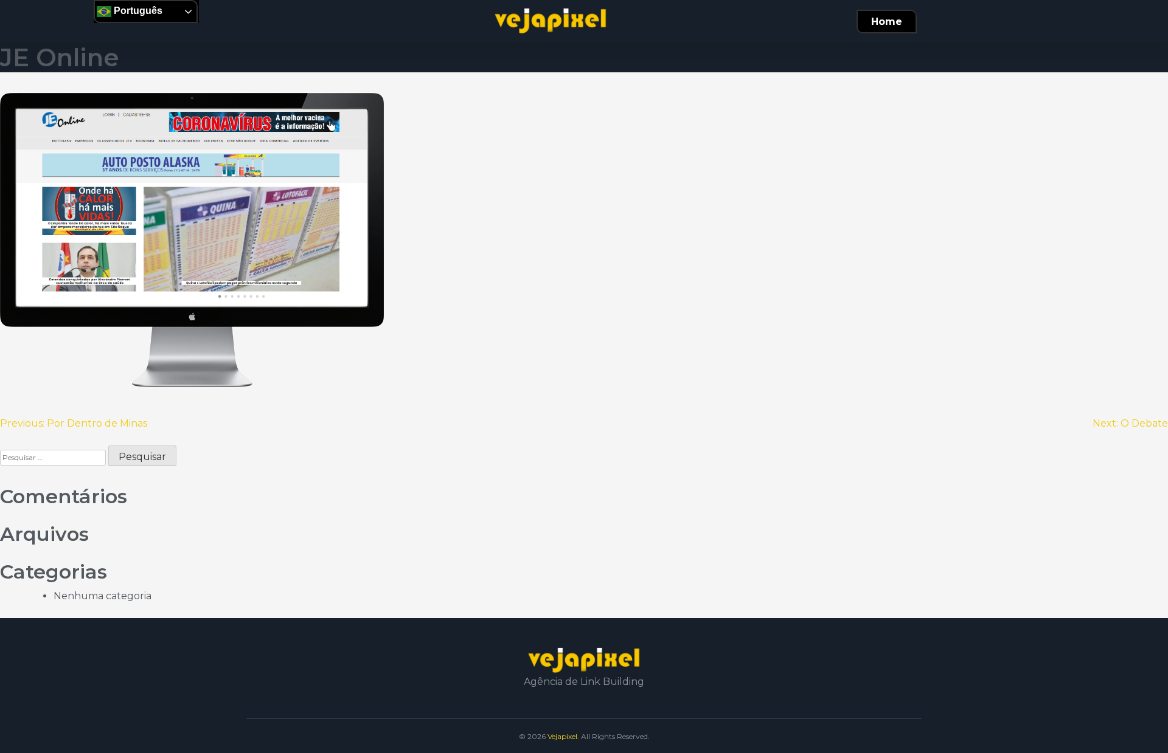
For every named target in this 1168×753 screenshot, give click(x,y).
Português (136, 10)
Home (886, 21)
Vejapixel (562, 736)
